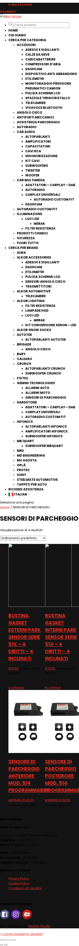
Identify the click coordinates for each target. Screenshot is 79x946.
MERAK (39, 223)
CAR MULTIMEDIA (31, 180)
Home (13, 30)
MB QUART (25, 441)
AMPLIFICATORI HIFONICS (46, 431)
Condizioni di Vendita (25, 888)
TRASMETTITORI (38, 286)
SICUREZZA (26, 238)
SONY (21, 475)
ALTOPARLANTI (37, 136)
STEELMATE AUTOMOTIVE (37, 479)
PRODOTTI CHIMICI (32, 233)
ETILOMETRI (34, 78)
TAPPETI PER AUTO (32, 484)
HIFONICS (25, 421)
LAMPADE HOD (36, 310)
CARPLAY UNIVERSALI (42, 194)
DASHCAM (33, 69)
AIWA (21, 252)
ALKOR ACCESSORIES (34, 257)
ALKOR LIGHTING (31, 301)
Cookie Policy (18, 883)
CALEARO (24, 359)
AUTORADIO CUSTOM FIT (54, 199)
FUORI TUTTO (28, 243)
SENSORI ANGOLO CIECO (45, 281)
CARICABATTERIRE (40, 59)
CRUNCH (24, 363)
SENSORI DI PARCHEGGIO (45, 397)
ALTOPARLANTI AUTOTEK (45, 339)
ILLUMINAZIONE (29, 214)
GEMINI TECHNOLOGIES (36, 383)
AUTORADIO (26, 127)
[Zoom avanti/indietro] (14, 940)
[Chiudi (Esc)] (1, 940)
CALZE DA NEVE (37, 54)
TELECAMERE (35, 103)
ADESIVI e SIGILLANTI (42, 49)
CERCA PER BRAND (23, 248)
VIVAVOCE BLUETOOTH (43, 107)
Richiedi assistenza (25, 489)
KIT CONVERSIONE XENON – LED (50, 325)
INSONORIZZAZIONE (41, 156)
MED (20, 450)
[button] (21, 934)
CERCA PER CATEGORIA (27, 40)
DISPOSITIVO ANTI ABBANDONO (51, 74)
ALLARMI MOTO (37, 392)
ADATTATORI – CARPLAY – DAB (50, 185)
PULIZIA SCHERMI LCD (42, 93)
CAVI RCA (33, 151)
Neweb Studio (39, 926)
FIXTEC (22, 378)
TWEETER (32, 170)
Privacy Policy (18, 878)
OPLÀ (21, 465)
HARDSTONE (27, 402)
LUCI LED (32, 219)
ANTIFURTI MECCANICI (35, 117)
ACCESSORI (26, 45)
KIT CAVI (32, 161)
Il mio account (20, 5)
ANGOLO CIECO (29, 112)
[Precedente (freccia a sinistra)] (1, 944)
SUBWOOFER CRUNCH (43, 373)
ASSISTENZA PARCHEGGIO (38, 122)
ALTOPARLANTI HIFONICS (46, 426)
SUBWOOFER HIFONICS (44, 436)
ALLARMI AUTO (37, 388)
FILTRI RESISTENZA (40, 228)
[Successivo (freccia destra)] (6, 944)
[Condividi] (6, 940)
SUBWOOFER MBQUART (44, 446)
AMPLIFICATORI (38, 141)
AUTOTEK (24, 334)
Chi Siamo (17, 35)
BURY (21, 354)
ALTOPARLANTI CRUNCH (45, 368)
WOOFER (32, 175)
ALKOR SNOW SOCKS (34, 330)
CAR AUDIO (26, 132)
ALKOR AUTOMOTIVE (33, 291)
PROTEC (23, 470)
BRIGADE (24, 344)
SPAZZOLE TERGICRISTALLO (47, 98)
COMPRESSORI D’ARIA (43, 64)
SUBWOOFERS (36, 165)
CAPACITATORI (37, 146)
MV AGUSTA (27, 460)
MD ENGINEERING (31, 455)
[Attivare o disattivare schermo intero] (10, 940)
